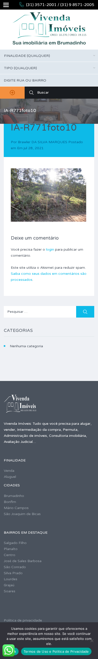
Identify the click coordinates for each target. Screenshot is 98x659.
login (50, 249)
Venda (9, 471)
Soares (9, 591)
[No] (91, 640)
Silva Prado (13, 573)
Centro (9, 555)
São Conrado (15, 567)
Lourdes (10, 579)
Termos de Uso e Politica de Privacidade (56, 651)
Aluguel (10, 477)
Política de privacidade (23, 620)
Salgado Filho (15, 543)
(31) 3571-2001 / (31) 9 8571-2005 (60, 4)
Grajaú (9, 585)
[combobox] (49, 56)
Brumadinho (14, 496)
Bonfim (10, 502)
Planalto (11, 549)
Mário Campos (16, 508)
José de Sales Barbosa (22, 561)
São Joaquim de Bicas (22, 514)
